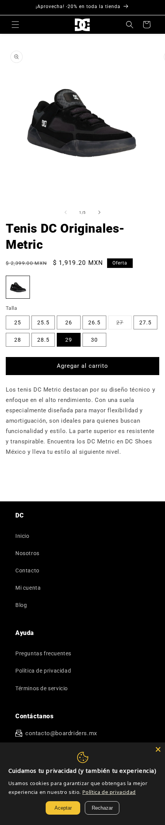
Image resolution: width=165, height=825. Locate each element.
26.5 (94, 322)
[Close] (158, 749)
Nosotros (27, 553)
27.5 (145, 322)
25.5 (43, 322)
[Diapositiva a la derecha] (99, 212)
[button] (15, 24)
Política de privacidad (43, 671)
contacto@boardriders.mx (61, 733)
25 (17, 322)
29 (68, 340)
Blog (21, 605)
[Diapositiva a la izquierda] (65, 212)
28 (17, 340)
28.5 (43, 340)
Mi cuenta (28, 588)
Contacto (27, 570)
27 (124, 324)
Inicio (22, 536)
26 (68, 322)
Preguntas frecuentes (43, 653)
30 (94, 340)
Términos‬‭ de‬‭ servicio (41, 688)
